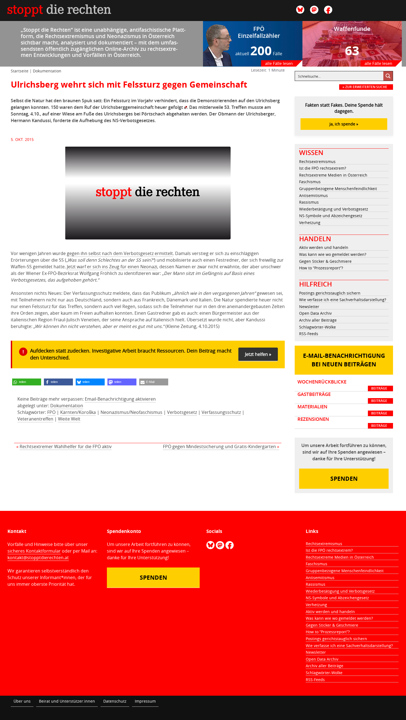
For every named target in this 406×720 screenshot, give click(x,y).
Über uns (22, 701)
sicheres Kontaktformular (34, 551)
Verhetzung (309, 222)
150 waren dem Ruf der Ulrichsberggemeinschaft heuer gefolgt (117, 107)
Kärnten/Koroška (78, 412)
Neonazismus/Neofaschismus (131, 412)
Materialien (342, 410)
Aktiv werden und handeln (323, 247)
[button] (26, 382)
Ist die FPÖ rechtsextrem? (322, 168)
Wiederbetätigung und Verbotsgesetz (333, 209)
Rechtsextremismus (317, 161)
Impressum (145, 701)
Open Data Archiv (315, 313)
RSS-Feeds (308, 333)
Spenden (344, 479)
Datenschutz (114, 701)
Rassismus (309, 202)
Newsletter (309, 306)
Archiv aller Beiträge (318, 320)
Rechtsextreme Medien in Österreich (333, 175)
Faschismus (310, 181)
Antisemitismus (313, 195)
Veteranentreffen (35, 419)
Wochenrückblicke (342, 385)
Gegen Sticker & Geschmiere (325, 261)
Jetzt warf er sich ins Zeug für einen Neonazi (112, 267)
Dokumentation (47, 70)
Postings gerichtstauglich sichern (329, 293)
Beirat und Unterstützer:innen (67, 701)
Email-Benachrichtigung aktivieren (120, 399)
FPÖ (51, 412)
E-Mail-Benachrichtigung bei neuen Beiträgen (344, 360)
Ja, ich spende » (343, 124)
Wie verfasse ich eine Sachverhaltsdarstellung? (342, 299)
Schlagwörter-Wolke (317, 327)
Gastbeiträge (342, 397)
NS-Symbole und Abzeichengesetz (330, 215)
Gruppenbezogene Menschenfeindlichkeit (338, 188)
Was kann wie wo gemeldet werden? (332, 254)
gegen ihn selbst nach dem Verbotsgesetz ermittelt (120, 253)
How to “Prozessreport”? (321, 267)
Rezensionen (342, 422)
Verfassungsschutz (221, 412)
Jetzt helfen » (258, 354)
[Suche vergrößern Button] (388, 76)
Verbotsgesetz (182, 412)
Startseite (19, 70)
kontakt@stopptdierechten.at (38, 558)
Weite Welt (69, 419)
